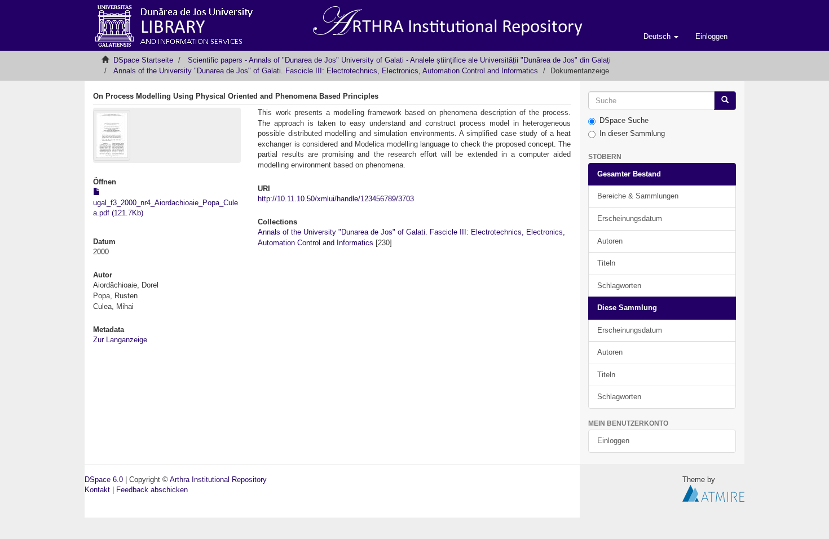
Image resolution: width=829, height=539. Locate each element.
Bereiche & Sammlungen (637, 196)
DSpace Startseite (143, 60)
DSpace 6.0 (104, 479)
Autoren (610, 241)
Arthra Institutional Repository (218, 479)
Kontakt (97, 489)
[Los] (725, 100)
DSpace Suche (624, 120)
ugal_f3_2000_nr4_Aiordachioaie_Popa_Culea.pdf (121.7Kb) (165, 207)
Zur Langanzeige (120, 339)
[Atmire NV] (713, 493)
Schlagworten (619, 285)
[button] (661, 37)
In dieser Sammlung (632, 133)
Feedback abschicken (152, 489)
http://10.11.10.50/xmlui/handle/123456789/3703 (336, 199)
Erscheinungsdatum (629, 218)
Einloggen (613, 440)
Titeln (606, 263)
